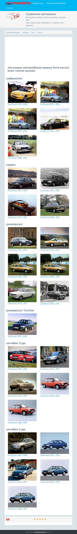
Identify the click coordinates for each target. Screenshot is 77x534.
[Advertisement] (38, 53)
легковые (25, 32)
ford (32, 32)
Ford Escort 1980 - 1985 (17, 158)
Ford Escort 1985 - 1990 (50, 131)
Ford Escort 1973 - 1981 (17, 217)
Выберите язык (37, 3)
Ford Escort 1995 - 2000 (17, 104)
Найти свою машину (13, 32)
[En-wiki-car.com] (18, 3)
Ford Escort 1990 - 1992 (17, 131)
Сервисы (9, 8)
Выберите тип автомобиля (56, 3)
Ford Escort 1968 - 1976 (50, 217)
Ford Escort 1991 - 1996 (50, 104)
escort (40, 32)
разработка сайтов (40, 532)
